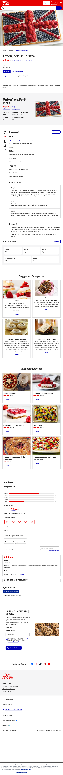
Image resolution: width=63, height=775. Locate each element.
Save (7, 71)
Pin (5, 137)
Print (5, 142)
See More (56, 241)
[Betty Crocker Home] (5, 3)
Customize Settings (21, 772)
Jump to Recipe (19, 71)
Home (4, 50)
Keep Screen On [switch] (5, 152)
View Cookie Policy (26, 769)
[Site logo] (9, 677)
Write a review (20, 60)
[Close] (60, 765)
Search (59, 8)
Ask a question (29, 60)
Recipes (11, 50)
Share (4, 146)
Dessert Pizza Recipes (21, 50)
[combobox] (29, 8)
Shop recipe (56, 132)
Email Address (10, 630)
